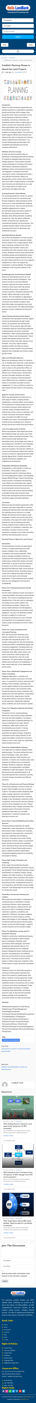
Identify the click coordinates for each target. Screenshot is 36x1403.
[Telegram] (23, 1391)
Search (18, 37)
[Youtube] (20, 1391)
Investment (12, 57)
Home (5, 57)
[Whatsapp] (10, 1391)
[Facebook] (3, 1391)
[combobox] (18, 20)
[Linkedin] (16, 1391)
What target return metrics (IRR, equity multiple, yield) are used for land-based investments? (17, 1223)
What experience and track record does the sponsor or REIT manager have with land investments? (18, 1174)
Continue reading (8, 1135)
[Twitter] (13, 1391)
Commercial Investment (11, 1040)
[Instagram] (6, 1391)
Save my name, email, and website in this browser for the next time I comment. (16, 1275)
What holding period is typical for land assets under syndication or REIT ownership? (17, 1126)
